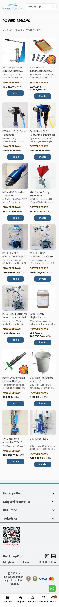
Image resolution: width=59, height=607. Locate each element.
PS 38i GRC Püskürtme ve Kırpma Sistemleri (15, 315)
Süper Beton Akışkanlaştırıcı (38, 315)
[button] (7, 599)
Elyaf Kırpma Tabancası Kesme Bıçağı (40, 71)
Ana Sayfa (7, 30)
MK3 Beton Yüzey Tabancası (39, 193)
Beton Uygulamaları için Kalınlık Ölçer (13, 379)
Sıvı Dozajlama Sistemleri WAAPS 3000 (12, 442)
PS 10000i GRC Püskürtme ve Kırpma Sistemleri (14, 256)
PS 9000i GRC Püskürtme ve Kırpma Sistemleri (42, 256)
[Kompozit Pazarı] (12, 6)
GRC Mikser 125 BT (40, 438)
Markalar (19, 30)
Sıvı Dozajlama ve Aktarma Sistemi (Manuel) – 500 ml (13, 71)
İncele (15, 93)
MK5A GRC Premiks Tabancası (13, 193)
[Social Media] (47, 556)
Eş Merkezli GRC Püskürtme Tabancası (42, 133)
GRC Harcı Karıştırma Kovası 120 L (41, 379)
